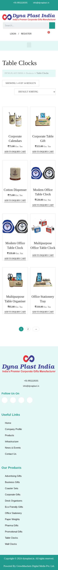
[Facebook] (21, 7)
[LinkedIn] (31, 7)
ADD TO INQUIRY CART (43, 255)
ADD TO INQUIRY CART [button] (15, 151)
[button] (29, 44)
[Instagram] (26, 7)
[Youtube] (37, 7)
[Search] (52, 25)
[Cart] (47, 34)
